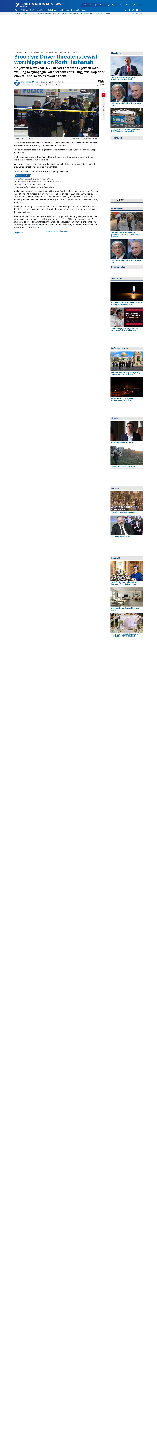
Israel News (41, 10)
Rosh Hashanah (27, 85)
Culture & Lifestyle (44, 13)
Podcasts (56, 13)
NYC (58, 85)
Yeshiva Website (86, 13)
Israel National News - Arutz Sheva (32, 6)
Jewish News (64, 10)
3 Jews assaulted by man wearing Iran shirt (31, 184)
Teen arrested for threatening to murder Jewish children (35, 187)
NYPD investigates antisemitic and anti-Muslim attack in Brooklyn (38, 182)
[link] (126, 78)
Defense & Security (78, 10)
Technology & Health (70, 13)
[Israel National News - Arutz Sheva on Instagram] (133, 10)
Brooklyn (39, 85)
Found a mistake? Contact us (57, 231)
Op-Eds (17, 13)
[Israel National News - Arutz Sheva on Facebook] (129, 10)
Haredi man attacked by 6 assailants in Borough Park (34, 179)
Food (32, 13)
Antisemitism (49, 85)
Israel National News (20, 52)
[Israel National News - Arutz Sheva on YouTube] (137, 10)
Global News (52, 10)
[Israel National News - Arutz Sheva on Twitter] (126, 10)
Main (17, 10)
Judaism (25, 13)
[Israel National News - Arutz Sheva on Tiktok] (141, 10)
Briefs (32, 10)
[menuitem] (17, 10)
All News (24, 10)
